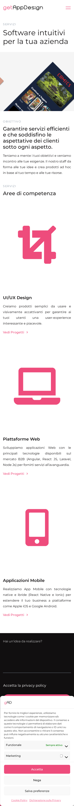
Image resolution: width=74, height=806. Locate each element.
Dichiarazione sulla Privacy (45, 800)
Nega (37, 780)
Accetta (37, 769)
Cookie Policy (19, 800)
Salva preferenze (37, 791)
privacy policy (34, 685)
